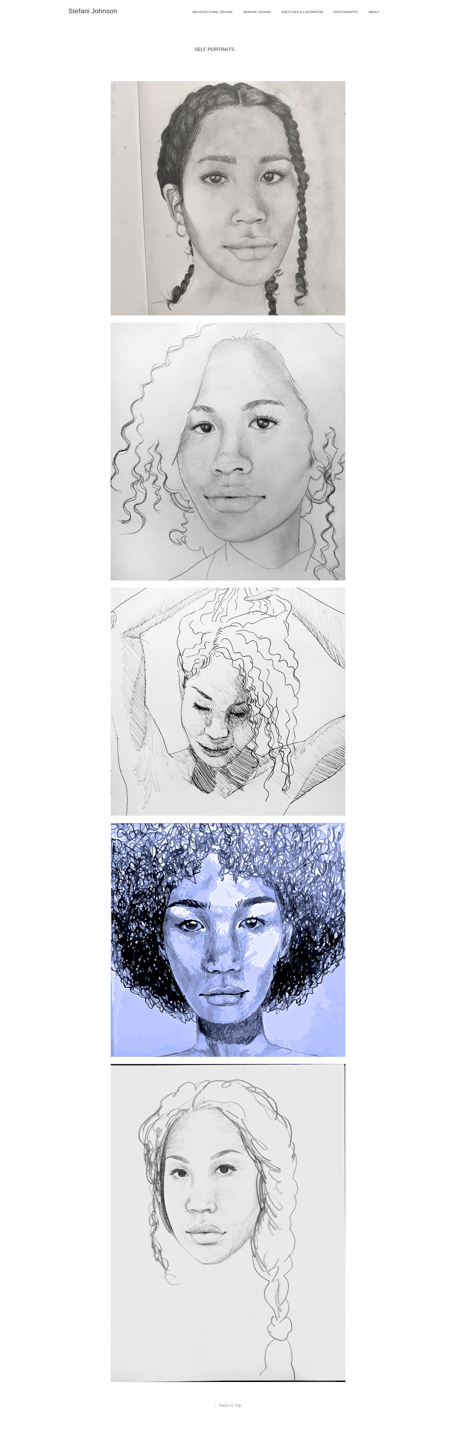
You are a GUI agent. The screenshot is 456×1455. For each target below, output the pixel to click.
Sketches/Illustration (302, 12)
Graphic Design (257, 12)
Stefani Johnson (92, 11)
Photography (346, 12)
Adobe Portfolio (236, 1438)
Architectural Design (212, 12)
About (374, 12)
